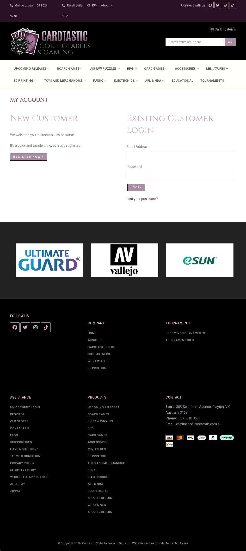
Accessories (185, 68)
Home (92, 333)
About (105, 5)
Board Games (68, 68)
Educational (182, 80)
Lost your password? (142, 199)
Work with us (98, 361)
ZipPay (15, 491)
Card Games (154, 68)
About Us (95, 340)
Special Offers (100, 498)
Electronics (124, 80)
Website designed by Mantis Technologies (160, 543)
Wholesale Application (29, 477)
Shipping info (21, 442)
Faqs (14, 435)
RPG (130, 68)
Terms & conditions (26, 456)
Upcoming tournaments (185, 333)
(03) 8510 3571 (189, 418)
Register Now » (28, 156)
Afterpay (17, 484)
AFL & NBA (153, 80)
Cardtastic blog (101, 347)
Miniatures (216, 68)
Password (137, 167)
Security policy (23, 470)
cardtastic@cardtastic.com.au (198, 424)
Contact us (19, 428)
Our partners (99, 354)
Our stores (19, 421)
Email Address (140, 147)
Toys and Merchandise (63, 80)
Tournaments (212, 80)
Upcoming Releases (30, 68)
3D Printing (24, 80)
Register (17, 414)
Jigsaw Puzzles (103, 68)
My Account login (25, 407)
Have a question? (24, 449)
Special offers (100, 512)
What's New (97, 505)
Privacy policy (22, 463)
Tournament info (180, 340)
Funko (98, 80)
